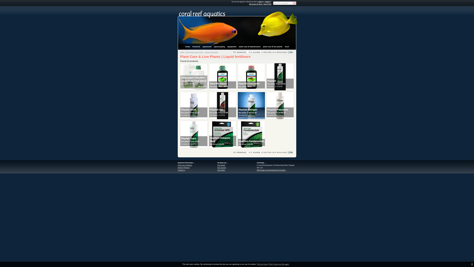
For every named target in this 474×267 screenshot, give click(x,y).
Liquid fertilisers (211, 52)
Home (182, 52)
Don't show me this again (279, 264)
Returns (187, 168)
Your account (221, 168)
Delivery (180, 168)
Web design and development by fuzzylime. (271, 170)
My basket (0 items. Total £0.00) (260, 4)
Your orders (221, 170)
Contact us (181, 170)
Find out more (262, 264)
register (267, 2)
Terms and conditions (185, 165)
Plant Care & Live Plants (194, 52)
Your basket (221, 165)
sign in (260, 2)
